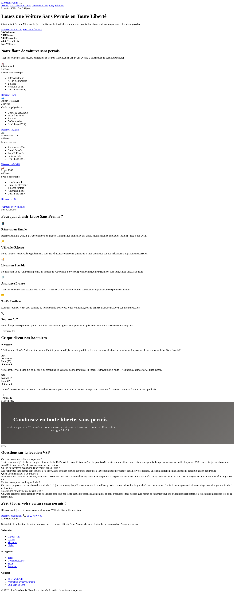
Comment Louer (40, 5)
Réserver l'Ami (8, 95)
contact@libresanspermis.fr (21, 582)
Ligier (11, 545)
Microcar (12, 542)
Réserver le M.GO (10, 164)
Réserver (59, 5)
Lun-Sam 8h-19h (16, 584)
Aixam (11, 539)
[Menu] (20, 3)
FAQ (51, 5)
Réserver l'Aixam (10, 129)
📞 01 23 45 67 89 (32, 515)
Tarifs (28, 5)
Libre (9, 2)
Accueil (5, 5)
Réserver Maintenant (11, 29)
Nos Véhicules (17, 5)
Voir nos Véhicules (32, 29)
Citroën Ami (14, 536)
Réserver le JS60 (9, 199)
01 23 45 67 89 (15, 579)
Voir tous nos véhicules (13, 206)
